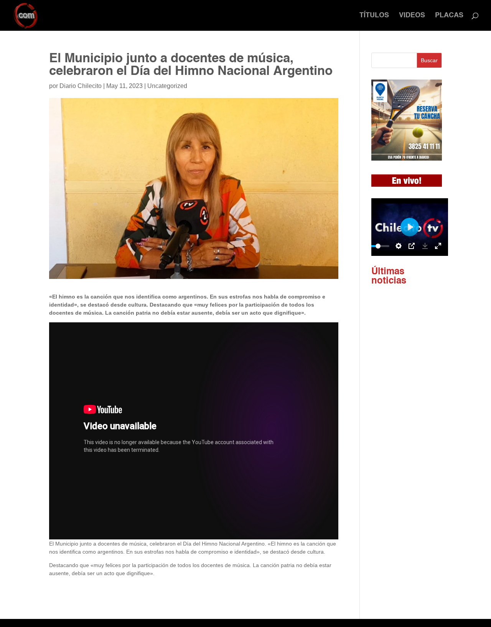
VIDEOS (412, 16)
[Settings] (398, 246)
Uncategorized (167, 86)
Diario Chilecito (80, 86)
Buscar (429, 60)
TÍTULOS (374, 16)
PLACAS (449, 16)
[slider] (377, 246)
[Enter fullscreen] (438, 246)
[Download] (425, 246)
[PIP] (411, 246)
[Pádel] (406, 159)
